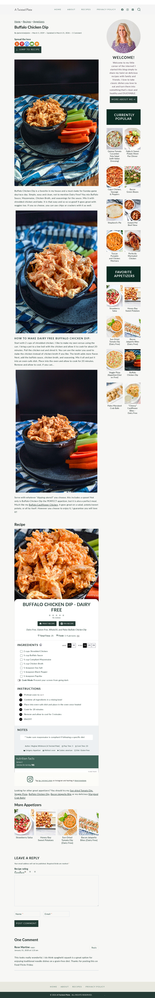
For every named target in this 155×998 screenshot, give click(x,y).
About (71, 9)
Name (19, 914)
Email (48, 914)
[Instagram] (127, 9)
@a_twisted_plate (45, 781)
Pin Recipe (69, 624)
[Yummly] (17, 44)
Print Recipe (48, 624)
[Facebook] (122, 9)
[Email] (32, 44)
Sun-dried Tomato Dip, (81, 791)
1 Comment (77, 33)
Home (57, 9)
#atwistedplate (80, 781)
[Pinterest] (132, 9)
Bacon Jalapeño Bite (61, 794)
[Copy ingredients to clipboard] (40, 644)
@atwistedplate (23, 33)
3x (93, 645)
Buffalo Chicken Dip (39, 794)
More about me (122, 100)
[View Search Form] (139, 9)
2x (89, 645)
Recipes (86, 9)
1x (85, 645)
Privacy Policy (106, 9)
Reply (94, 948)
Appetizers (38, 22)
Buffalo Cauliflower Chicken (43, 505)
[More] (37, 44)
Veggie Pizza (20, 794)
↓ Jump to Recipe (28, 50)
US (69, 645)
